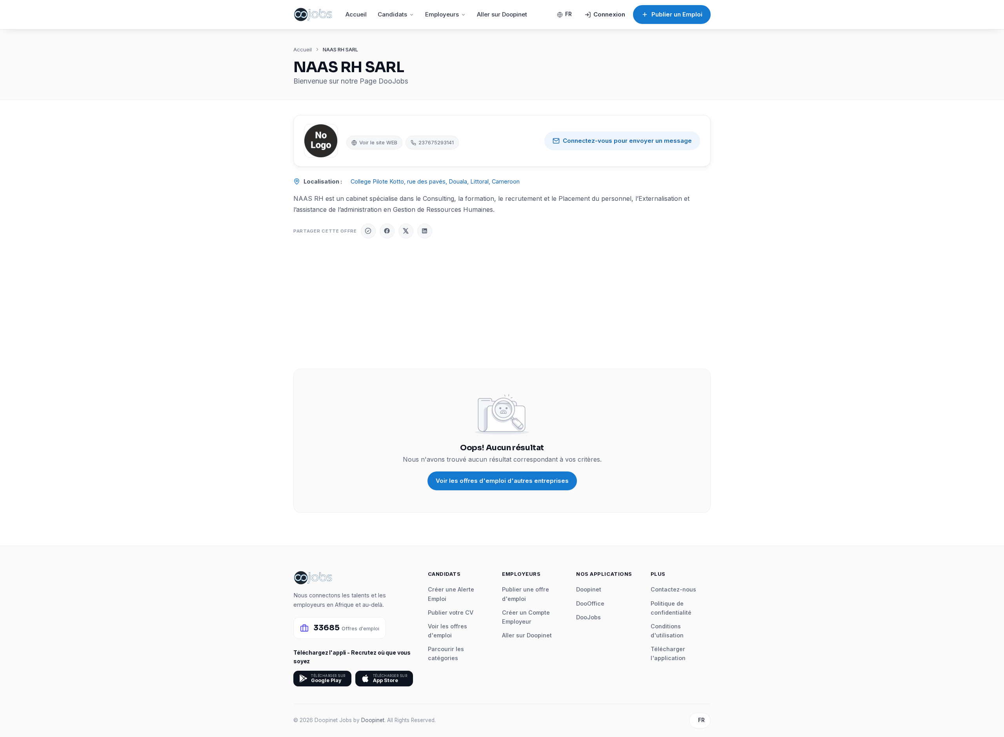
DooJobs (588, 617)
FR (568, 14)
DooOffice (590, 603)
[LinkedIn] (424, 231)
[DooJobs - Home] (313, 14)
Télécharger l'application (668, 653)
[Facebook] (387, 231)
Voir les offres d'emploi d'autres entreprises (502, 480)
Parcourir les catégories (446, 653)
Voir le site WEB (378, 142)
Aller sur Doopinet (502, 14)
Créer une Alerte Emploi (451, 594)
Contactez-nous (673, 589)
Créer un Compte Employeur (526, 617)
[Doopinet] (368, 231)
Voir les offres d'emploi (447, 631)
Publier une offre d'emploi (525, 594)
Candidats (392, 14)
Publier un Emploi (676, 14)
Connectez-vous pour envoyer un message (627, 140)
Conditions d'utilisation (667, 631)
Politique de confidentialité (671, 608)
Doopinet (588, 589)
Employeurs (442, 14)
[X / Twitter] (405, 231)
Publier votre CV (450, 612)
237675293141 (436, 142)
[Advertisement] (502, 303)
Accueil (356, 14)
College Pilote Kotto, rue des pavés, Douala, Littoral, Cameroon (435, 181)
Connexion (609, 14)
